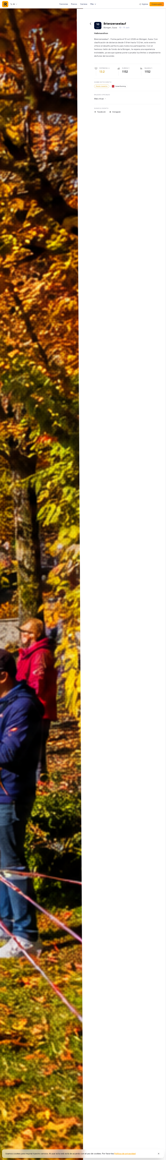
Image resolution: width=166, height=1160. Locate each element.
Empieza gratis (157, 4)
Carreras (83, 4)
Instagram (116, 112)
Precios (74, 4)
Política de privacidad (125, 1153)
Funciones (64, 4)
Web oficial (98, 99)
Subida (125, 68)
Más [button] (92, 4)
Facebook (101, 112)
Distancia (103, 68)
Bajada (148, 68)
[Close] (159, 1154)
